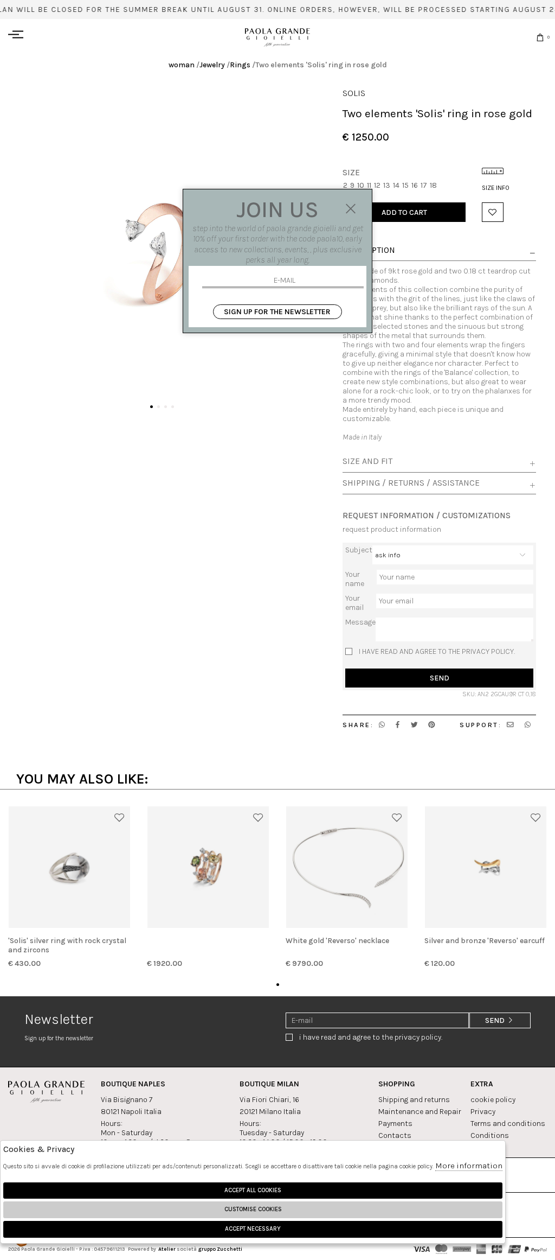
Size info (495, 188)
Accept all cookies (252, 1190)
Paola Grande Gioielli (277, 37)
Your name (354, 579)
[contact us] (510, 725)
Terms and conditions (507, 1123)
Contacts (394, 1135)
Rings (240, 64)
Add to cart (404, 212)
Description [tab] (369, 250)
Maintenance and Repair (419, 1111)
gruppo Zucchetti (220, 1249)
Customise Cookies (253, 1209)
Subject (358, 550)
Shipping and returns (414, 1099)
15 (405, 185)
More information (468, 1165)
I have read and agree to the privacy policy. (437, 651)
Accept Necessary (253, 1228)
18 (433, 185)
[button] (151, 406)
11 (369, 185)
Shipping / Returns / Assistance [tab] (411, 483)
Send (439, 678)
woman (182, 64)
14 (396, 185)
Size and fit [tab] (367, 461)
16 (414, 185)
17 (424, 185)
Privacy (482, 1111)
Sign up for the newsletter (277, 311)
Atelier (167, 1249)
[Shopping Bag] (540, 37)
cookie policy (492, 1099)
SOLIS (354, 93)
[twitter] (414, 725)
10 (360, 185)
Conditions (489, 1135)
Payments (395, 1123)
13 (386, 185)
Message (360, 622)
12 (377, 185)
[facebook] (397, 725)
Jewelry (212, 64)
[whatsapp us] (382, 725)
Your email (354, 603)
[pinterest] (431, 725)
